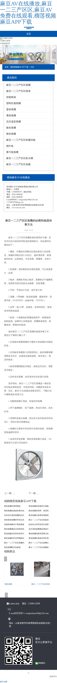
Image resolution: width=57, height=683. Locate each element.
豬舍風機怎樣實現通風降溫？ (40, 515)
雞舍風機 (11, 127)
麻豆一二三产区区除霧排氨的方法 (40, 520)
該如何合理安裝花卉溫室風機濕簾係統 (40, 524)
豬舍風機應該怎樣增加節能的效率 (16, 529)
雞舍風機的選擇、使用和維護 (40, 511)
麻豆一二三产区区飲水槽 (19, 158)
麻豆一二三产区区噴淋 (18, 91)
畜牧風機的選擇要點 (12, 506)
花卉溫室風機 (13, 121)
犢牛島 (10, 146)
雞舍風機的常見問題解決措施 (16, 538)
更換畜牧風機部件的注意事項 (16, 520)
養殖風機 (11, 115)
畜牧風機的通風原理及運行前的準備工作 (40, 538)
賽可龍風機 (12, 152)
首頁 (28, 34)
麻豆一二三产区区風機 (18, 85)
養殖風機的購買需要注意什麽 (40, 534)
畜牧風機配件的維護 (12, 547)
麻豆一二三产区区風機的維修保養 (40, 547)
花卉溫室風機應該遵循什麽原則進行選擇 (40, 529)
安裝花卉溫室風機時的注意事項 (16, 515)
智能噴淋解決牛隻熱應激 (14, 524)
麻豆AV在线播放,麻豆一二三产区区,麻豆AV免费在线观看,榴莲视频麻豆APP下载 (28, 13)
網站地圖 (3, 682)
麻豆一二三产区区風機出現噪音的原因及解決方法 (40, 543)
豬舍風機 (11, 133)
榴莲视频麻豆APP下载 (19, 67)
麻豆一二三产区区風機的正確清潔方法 (16, 543)
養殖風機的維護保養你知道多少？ (16, 511)
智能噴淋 (11, 97)
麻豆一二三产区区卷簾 (18, 164)
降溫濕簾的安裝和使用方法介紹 (16, 534)
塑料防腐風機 (13, 103)
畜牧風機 (11, 109)
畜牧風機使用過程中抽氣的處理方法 (40, 506)
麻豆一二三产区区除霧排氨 (20, 140)
